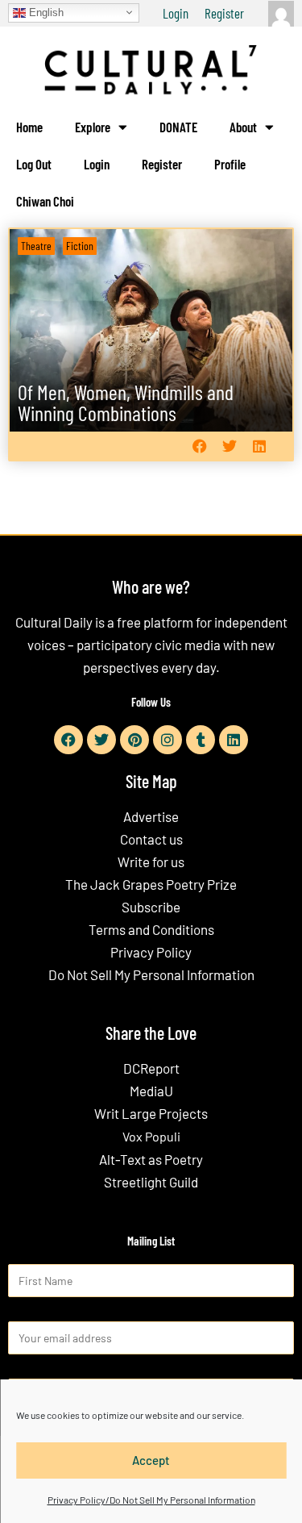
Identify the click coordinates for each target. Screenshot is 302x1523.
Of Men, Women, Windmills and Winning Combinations (126, 402)
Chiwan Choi (45, 201)
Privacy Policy (151, 952)
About (243, 127)
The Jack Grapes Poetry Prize (151, 884)
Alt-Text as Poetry (151, 1159)
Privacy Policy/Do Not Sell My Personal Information (151, 1499)
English (45, 12)
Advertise (151, 816)
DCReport (151, 1068)
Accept (151, 1460)
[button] (199, 446)
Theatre (36, 245)
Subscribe (151, 907)
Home (29, 127)
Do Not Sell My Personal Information (151, 974)
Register (224, 13)
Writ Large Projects (151, 1113)
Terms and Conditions (151, 929)
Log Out (34, 164)
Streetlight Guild (151, 1182)
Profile (230, 164)
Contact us (151, 839)
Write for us (151, 861)
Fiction (79, 245)
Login (175, 13)
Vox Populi (151, 1136)
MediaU (151, 1091)
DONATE (178, 127)
